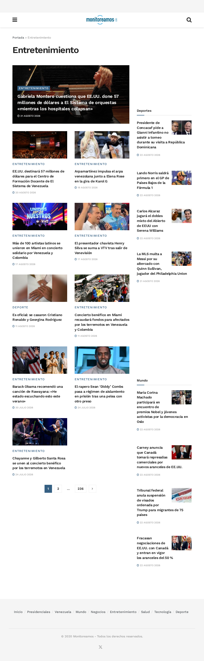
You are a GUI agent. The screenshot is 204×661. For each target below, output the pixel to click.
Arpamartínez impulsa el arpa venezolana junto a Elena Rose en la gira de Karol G (99, 176)
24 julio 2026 (86, 407)
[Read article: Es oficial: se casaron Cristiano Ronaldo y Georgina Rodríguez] (39, 288)
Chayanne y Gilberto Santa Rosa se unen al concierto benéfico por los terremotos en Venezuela (38, 463)
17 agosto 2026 (25, 264)
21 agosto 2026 (30, 115)
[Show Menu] (14, 19)
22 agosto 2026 (149, 155)
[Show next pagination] (92, 489)
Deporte (20, 307)
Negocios (98, 612)
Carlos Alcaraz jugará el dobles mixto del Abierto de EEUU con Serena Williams (151, 220)
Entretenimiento (34, 88)
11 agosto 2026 (25, 326)
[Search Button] (189, 19)
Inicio (18, 612)
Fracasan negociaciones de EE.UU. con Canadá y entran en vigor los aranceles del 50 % (155, 547)
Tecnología (162, 612)
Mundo (81, 612)
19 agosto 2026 (87, 187)
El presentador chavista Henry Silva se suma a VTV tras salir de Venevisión (101, 248)
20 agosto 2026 (25, 192)
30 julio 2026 (24, 407)
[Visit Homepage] (101, 20)
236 (81, 489)
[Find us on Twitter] (100, 647)
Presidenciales (38, 612)
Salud (145, 612)
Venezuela (63, 612)
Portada (18, 37)
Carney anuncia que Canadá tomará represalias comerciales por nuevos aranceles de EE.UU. (159, 457)
